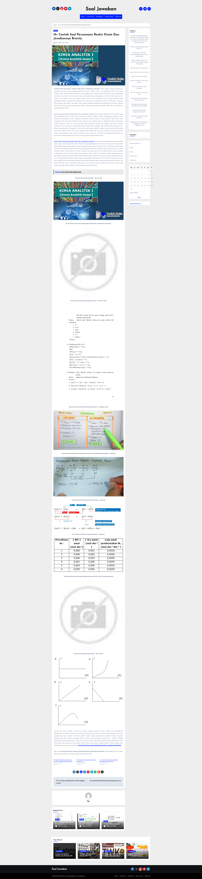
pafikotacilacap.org (135, 203)
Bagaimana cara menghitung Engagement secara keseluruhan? (139, 123)
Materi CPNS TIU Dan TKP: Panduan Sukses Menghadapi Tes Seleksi (139, 62)
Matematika (133, 156)
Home (83, 16)
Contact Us (90, 16)
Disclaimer (99, 16)
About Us (118, 16)
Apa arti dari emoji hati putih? (139, 68)
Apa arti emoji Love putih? (139, 76)
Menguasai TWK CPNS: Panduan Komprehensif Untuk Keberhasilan (139, 54)
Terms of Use (109, 16)
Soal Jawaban (101, 9)
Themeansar (81, 876)
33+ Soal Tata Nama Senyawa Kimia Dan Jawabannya (86, 824)
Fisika (131, 147)
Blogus (73, 876)
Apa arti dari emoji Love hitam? (139, 72)
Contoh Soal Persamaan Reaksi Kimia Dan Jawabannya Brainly (74, 141)
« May (138, 197)
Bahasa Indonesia (135, 143)
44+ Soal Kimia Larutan (112, 824)
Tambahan (133, 160)
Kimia (55, 30)
